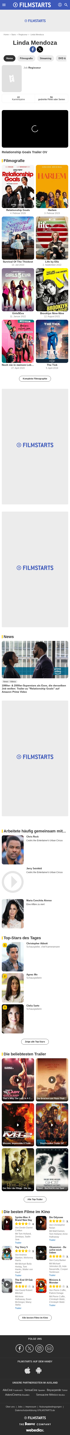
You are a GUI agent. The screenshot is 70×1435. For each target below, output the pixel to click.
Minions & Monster (54, 1281)
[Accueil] (32, 5)
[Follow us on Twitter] (30, 1348)
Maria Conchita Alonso (39, 900)
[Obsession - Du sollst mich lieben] (41, 1253)
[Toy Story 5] (7, 1253)
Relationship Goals (18, 210)
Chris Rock (32, 836)
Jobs (20, 1407)
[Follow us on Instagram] (40, 1348)
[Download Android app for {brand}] (40, 1370)
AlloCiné (7, 1389)
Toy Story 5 (21, 1247)
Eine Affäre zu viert (35, 904)
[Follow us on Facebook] (20, 1348)
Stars (13, 34)
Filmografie (14, 160)
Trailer (18, 1243)
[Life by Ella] (52, 238)
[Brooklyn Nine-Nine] (52, 289)
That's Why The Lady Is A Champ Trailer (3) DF (18, 1098)
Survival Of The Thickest (18, 261)
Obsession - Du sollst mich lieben (57, 1250)
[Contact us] (49, 1348)
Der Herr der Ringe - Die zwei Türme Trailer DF (18, 1188)
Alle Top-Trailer (35, 1199)
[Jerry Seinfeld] (13, 881)
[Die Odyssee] (41, 1223)
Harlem (52, 210)
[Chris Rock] (13, 850)
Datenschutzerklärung (26, 1410)
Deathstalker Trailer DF (52, 1143)
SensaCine (30, 1389)
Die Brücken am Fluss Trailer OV (52, 1098)
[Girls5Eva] (18, 289)
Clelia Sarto (32, 1005)
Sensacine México (47, 1394)
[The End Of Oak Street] (7, 1286)
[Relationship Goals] (18, 186)
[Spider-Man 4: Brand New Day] (7, 1223)
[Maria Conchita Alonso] (13, 913)
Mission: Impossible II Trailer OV (18, 1143)
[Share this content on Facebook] (33, 49)
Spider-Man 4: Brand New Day (23, 1218)
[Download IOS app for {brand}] (29, 1370)
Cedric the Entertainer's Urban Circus (44, 840)
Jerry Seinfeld (34, 868)
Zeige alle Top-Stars (35, 1041)
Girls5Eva (18, 313)
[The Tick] (52, 341)
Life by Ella (52, 261)
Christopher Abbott (37, 943)
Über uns (10, 1407)
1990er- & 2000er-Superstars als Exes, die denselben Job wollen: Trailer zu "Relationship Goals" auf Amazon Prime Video (34, 688)
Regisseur (22, 34)
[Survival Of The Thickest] (18, 238)
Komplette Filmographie (35, 378)
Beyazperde (54, 1389)
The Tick (52, 364)
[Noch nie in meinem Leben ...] (18, 341)
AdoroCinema (13, 1394)
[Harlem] (52, 186)
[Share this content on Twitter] (40, 49)
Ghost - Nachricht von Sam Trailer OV (52, 1188)
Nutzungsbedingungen (50, 1407)
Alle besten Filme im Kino (35, 1317)
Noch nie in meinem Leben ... (18, 364)
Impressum (30, 1407)
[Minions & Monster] (41, 1286)
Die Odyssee (56, 1217)
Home (6, 34)
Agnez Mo (32, 974)
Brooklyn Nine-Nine (52, 313)
